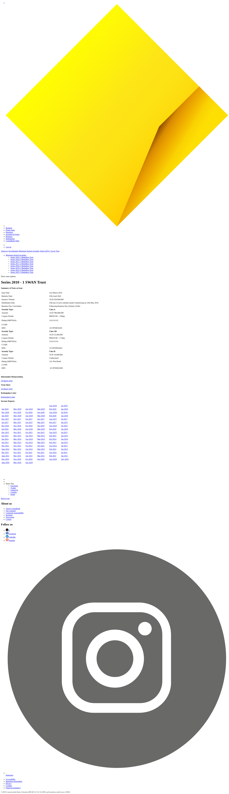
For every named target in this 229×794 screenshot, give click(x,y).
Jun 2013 (5, 443)
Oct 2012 (28, 446)
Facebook (12, 534)
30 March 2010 (7, 381)
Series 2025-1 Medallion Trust (21, 272)
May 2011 (17, 456)
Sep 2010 (40, 459)
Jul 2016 (64, 426)
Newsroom (10, 517)
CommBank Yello (12, 241)
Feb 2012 (52, 449)
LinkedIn (12, 537)
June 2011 (5, 456)
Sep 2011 (40, 453)
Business (9, 237)
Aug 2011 (53, 453)
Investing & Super (12, 234)
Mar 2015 (41, 436)
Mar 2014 (41, 439)
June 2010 (5, 463)
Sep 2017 (40, 419)
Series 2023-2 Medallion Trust (21, 270)
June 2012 (5, 449)
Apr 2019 (29, 409)
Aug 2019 (53, 406)
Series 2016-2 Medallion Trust (21, 259)
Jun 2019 (5, 409)
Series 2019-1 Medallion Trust (21, 268)
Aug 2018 (53, 412)
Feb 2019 (52, 409)
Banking (9, 228)
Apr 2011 (29, 456)
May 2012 (17, 449)
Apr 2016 (29, 429)
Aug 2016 (53, 426)
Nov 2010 (17, 459)
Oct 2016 (28, 426)
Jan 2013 (64, 443)
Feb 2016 (52, 429)
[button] (117, 3)
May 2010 (17, 463)
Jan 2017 (64, 422)
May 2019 (17, 409)
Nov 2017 (17, 419)
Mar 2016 (41, 429)
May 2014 (17, 439)
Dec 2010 (5, 459)
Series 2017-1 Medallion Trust (21, 262)
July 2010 (64, 459)
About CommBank (13, 509)
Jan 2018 (64, 416)
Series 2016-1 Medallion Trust (21, 257)
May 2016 (17, 429)
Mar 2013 (41, 443)
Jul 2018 (64, 412)
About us (4, 251)
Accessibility (10, 779)
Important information (14, 781)
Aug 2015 (53, 432)
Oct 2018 (28, 412)
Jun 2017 (5, 422)
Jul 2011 (64, 453)
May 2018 (17, 416)
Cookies (9, 786)
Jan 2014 (64, 439)
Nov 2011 (17, 453)
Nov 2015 (17, 432)
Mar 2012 (41, 449)
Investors (9, 515)
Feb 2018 (52, 416)
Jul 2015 (64, 432)
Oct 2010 (28, 459)
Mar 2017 (41, 422)
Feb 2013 (52, 443)
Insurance (9, 232)
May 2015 (17, 436)
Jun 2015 (5, 436)
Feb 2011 (52, 456)
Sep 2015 (40, 432)
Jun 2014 (5, 439)
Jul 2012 (64, 446)
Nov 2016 (17, 426)
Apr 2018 (29, 416)
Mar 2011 (41, 456)
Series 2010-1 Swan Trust (49, 251)
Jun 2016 (5, 429)
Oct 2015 (28, 432)
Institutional (10, 239)
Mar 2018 (41, 416)
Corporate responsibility (15, 513)
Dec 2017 (5, 419)
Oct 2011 (28, 453)
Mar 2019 (41, 409)
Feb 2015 (52, 436)
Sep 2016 (40, 426)
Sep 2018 (40, 412)
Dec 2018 (5, 412)
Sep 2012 (40, 446)
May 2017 (17, 422)
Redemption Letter (8, 397)
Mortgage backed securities (29, 251)
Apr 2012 (29, 449)
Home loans (10, 230)
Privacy (8, 784)
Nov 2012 (17, 446)
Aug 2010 (53, 459)
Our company (11, 511)
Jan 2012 (64, 449)
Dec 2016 (5, 426)
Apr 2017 (29, 422)
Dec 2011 (5, 453)
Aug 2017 (53, 419)
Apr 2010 (29, 463)
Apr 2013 (29, 443)
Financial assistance (13, 788)
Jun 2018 (5, 416)
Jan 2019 (64, 409)
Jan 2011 (64, 456)
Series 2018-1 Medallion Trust (21, 266)
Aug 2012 (53, 446)
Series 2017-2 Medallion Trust (21, 264)
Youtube (12, 540)
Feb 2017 (52, 422)
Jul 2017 (64, 419)
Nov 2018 (17, 412)
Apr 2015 (29, 436)
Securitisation (13, 251)
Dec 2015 (5, 432)
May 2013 (17, 443)
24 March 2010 (7, 389)
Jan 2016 (64, 429)
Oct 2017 (28, 419)
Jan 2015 (64, 436)
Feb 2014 (52, 439)
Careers (8, 519)
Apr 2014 (29, 439)
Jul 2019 (64, 406)
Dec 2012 (5, 446)
